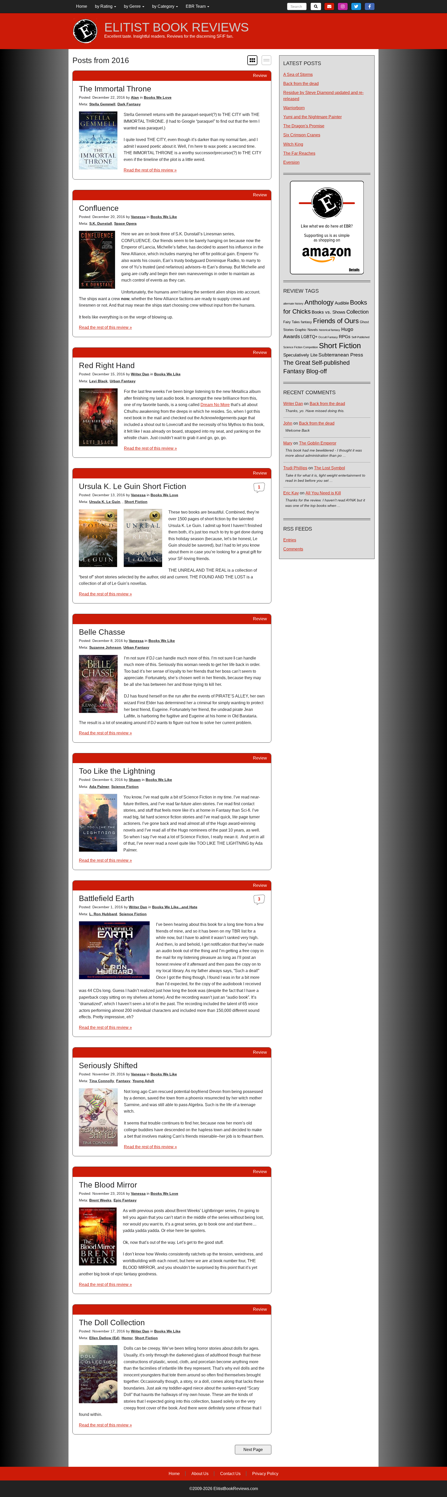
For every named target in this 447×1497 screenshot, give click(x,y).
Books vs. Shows (328, 312)
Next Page (253, 1449)
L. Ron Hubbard (103, 914)
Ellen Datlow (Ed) (104, 1338)
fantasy (306, 322)
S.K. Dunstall (100, 223)
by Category (163, 6)
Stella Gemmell (102, 104)
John (287, 423)
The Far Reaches (299, 153)
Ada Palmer (99, 787)
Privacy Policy (265, 1473)
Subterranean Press (340, 355)
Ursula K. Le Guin (104, 502)
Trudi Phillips (295, 468)
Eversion (291, 162)
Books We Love (158, 97)
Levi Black (98, 381)
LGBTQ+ (309, 336)
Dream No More (215, 404)
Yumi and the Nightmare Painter (312, 117)
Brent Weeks (100, 1200)
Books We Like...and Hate (174, 907)
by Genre (133, 6)
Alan (135, 97)
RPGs (345, 336)
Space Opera (125, 223)
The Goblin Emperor (317, 443)
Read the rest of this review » (150, 170)
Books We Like (164, 217)
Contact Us (230, 1473)
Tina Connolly (101, 1081)
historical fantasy (329, 329)
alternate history (293, 303)
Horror (127, 1338)
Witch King (293, 144)
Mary (287, 443)
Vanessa (138, 217)
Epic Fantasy (125, 1200)
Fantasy (123, 1081)
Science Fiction (125, 787)
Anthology (319, 302)
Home (81, 6)
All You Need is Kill (323, 493)
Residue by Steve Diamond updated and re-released (323, 95)
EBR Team (196, 6)
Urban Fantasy (123, 381)
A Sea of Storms (298, 74)
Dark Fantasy (129, 104)
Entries (289, 540)
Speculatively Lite (300, 355)
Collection (357, 312)
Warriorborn (294, 108)
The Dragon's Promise (303, 126)
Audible (342, 303)
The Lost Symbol (329, 468)
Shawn (135, 780)
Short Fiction (135, 502)
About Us (199, 1473)
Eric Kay (291, 493)
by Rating (104, 6)
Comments (293, 549)
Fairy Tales (291, 322)
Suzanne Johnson (105, 647)
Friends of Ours (336, 321)
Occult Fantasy (328, 337)
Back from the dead (301, 83)
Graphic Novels (306, 330)
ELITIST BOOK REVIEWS (176, 27)
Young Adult (143, 1081)
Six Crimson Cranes (301, 135)
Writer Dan (140, 374)
